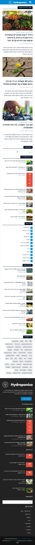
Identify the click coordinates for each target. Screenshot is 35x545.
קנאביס (30, 370)
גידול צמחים (18, 347)
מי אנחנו (28, 517)
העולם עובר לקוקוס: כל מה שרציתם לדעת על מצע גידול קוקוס (14, 197)
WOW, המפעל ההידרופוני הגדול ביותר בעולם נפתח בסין (15, 290)
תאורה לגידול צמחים (27, 373)
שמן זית (28, 526)
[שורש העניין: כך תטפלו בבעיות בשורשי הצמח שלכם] (29, 211)
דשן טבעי (10, 349)
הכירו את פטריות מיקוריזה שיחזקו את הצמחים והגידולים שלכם (14, 190)
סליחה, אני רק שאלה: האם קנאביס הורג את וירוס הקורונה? (14, 311)
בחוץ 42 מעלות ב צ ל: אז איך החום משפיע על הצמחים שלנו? (18, 82)
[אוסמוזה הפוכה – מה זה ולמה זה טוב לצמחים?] (29, 204)
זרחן (25, 358)
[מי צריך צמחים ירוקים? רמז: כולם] (29, 331)
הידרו (30, 355)
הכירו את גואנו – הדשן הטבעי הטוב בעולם (15, 167)
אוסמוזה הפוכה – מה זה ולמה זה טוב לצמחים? (14, 203)
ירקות (7, 358)
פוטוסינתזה (25, 367)
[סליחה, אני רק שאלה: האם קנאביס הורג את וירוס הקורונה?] (29, 311)
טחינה (28, 533)
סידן (31, 367)
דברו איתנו (27, 514)
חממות (20, 358)
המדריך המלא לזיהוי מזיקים (18, 323)
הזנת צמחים (23, 78)
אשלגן (21, 341)
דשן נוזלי (30, 352)
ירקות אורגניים (28, 361)
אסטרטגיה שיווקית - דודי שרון (24, 538)
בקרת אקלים (30, 78)
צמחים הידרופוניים (16, 367)
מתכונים (28, 529)
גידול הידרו (17, 344)
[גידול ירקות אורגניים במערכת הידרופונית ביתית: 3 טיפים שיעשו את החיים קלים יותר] (18, 20)
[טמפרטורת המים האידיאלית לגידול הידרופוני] (29, 162)
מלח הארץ (27, 523)
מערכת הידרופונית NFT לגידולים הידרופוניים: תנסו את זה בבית (14, 269)
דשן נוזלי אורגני (22, 352)
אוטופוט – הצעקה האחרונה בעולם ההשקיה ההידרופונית (15, 304)
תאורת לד (8, 373)
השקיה (31, 122)
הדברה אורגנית (7, 352)
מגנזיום (21, 361)
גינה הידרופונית (28, 349)
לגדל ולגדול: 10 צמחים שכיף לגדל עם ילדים (15, 317)
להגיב (20, 43)
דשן (22, 349)
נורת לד (7, 364)
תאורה (16, 370)
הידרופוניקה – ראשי (25, 511)
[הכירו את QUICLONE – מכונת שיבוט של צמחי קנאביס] (29, 283)
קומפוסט (8, 367)
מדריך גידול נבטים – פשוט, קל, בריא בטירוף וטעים (15, 297)
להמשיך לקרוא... (26, 399)
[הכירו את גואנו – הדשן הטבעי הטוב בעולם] (29, 168)
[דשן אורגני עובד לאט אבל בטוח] (29, 218)
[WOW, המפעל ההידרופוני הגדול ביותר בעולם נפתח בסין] (29, 290)
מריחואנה (19, 364)
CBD (30, 341)
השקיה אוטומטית (10, 355)
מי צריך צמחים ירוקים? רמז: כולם (17, 330)
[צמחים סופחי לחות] (29, 277)
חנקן (16, 358)
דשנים (15, 352)
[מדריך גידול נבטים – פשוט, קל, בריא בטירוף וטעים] (29, 297)
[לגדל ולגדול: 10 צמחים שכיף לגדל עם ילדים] (29, 318)
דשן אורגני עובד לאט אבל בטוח (18, 216)
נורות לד (13, 364)
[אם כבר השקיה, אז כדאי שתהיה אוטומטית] (18, 110)
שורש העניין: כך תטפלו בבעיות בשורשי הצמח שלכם (15, 210)
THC (26, 341)
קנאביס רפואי (23, 370)
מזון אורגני (15, 361)
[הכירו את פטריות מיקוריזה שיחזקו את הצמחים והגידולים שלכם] (29, 190)
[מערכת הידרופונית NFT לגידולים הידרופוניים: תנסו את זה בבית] (29, 270)
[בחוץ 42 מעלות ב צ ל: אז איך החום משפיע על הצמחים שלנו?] (18, 67)
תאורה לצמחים (16, 373)
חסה (11, 358)
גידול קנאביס (10, 347)
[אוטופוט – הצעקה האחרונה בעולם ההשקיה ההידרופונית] (29, 304)
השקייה (30, 358)
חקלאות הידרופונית (20, 32)
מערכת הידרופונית (27, 364)
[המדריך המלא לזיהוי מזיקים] (29, 325)
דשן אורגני (16, 349)
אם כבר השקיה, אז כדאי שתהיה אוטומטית (18, 126)
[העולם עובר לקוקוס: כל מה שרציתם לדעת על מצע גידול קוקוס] (29, 197)
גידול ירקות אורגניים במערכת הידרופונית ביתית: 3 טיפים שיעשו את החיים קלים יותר (19, 37)
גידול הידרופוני (29, 32)
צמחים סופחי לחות (21, 276)
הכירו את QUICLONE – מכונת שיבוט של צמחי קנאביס (14, 283)
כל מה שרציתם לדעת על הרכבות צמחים (16, 173)
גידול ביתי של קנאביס (27, 344)
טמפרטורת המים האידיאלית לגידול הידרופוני (15, 161)
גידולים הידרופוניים (27, 347)
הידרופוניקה (24, 355)
